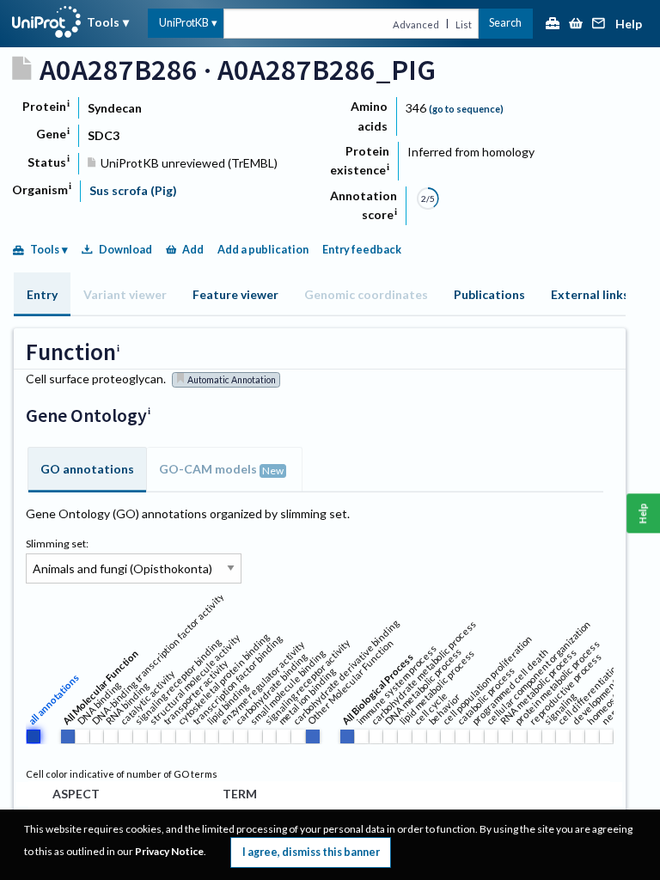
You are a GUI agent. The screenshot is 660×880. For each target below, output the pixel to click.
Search (505, 22)
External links (590, 294)
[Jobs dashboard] (552, 24)
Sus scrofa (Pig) (133, 190)
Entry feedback (361, 249)
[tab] (42, 294)
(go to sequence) (466, 108)
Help (628, 24)
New (273, 470)
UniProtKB (184, 22)
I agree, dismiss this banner (311, 852)
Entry (42, 294)
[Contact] (599, 24)
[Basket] (576, 24)
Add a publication (263, 249)
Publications (489, 294)
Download (125, 249)
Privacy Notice (169, 851)
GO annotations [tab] (87, 468)
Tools (103, 22)
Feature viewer (235, 294)
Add (193, 249)
